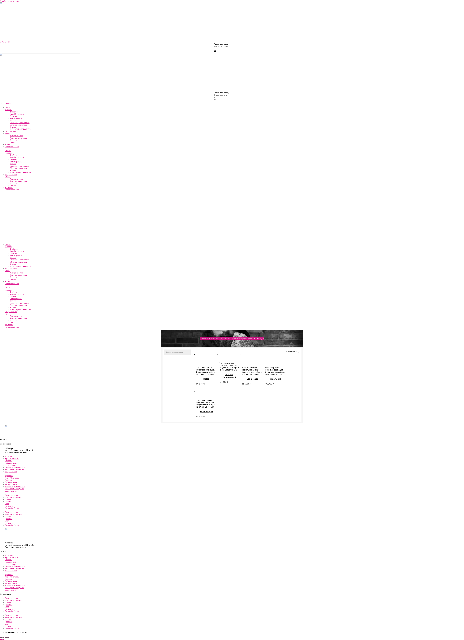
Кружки (13, 127)
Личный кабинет (12, 147)
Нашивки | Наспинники (19, 123)
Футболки (14, 112)
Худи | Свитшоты (17, 114)
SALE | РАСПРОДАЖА (14, 469)
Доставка (13, 140)
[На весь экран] (3, 637)
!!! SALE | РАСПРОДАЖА (21, 129)
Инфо (7, 134)
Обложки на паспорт (18, 125)
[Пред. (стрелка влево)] (1, 639)
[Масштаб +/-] (1, 637)
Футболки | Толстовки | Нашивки (236, 338)
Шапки (13, 120)
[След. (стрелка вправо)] (3, 639)
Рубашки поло (11, 463)
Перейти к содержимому (10, 1)
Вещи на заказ (11, 131)
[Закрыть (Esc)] (8, 637)
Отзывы (13, 142)
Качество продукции (18, 138)
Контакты (9, 144)
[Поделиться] (6, 637)
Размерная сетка (16, 136)
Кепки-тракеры (16, 118)
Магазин (8, 110)
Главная (8, 107)
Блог (7, 504)
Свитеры (13, 116)
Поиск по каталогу (221, 44)
